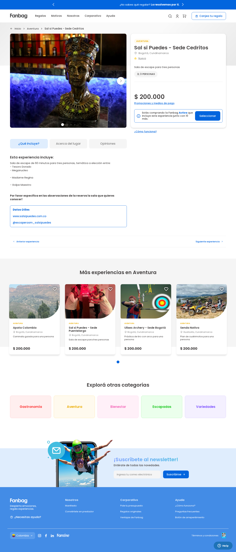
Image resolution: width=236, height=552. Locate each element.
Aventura (33, 28)
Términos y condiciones (205, 535)
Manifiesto (71, 505)
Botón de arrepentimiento (189, 517)
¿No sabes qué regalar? (118, 4)
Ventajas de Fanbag (131, 517)
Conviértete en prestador (79, 511)
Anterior (27, 241)
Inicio (18, 28)
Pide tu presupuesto (131, 505)
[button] (53, 4)
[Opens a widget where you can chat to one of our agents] (223, 546)
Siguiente (208, 241)
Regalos (40, 16)
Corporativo (93, 16)
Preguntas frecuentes (187, 511)
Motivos (56, 16)
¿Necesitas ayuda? (27, 517)
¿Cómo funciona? (145, 131)
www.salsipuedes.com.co (29, 216)
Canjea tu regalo (210, 16)
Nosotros (73, 16)
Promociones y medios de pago (154, 103)
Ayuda (110, 16)
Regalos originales (130, 511)
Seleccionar (207, 116)
